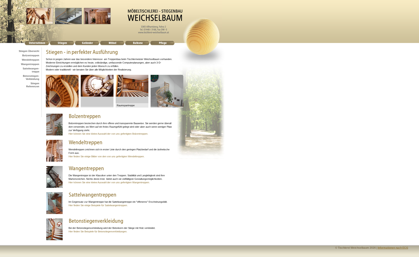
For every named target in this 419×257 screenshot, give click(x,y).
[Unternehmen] (36, 44)
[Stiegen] (61, 44)
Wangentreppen (30, 64)
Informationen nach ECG (393, 247)
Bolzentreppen (30, 55)
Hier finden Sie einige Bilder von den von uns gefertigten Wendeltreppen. (106, 156)
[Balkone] (137, 44)
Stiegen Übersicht (29, 51)
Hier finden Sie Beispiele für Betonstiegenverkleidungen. (98, 231)
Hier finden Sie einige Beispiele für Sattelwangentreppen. (98, 205)
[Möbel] (112, 44)
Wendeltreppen (30, 59)
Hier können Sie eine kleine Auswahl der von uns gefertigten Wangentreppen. (109, 182)
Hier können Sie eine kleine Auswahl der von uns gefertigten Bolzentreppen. (108, 133)
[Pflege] (162, 44)
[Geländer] (87, 44)
